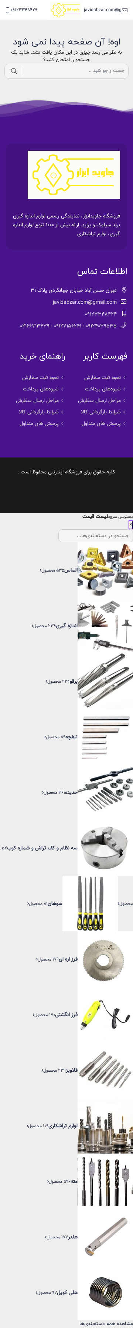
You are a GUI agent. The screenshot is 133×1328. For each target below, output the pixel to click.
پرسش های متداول (101, 424)
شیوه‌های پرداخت (103, 389)
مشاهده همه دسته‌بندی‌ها (106, 1324)
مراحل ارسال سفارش (99, 401)
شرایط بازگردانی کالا (101, 412)
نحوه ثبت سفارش (102, 378)
